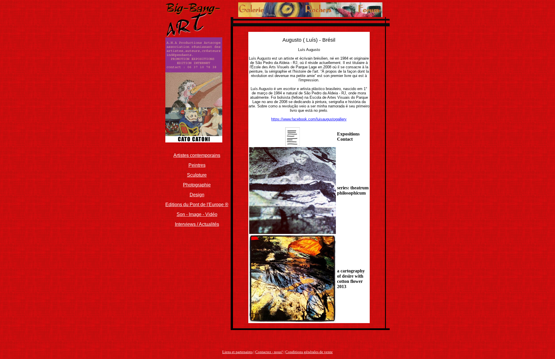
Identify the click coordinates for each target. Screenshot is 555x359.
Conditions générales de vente (309, 352)
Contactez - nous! (269, 352)
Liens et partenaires (237, 352)
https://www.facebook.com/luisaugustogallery (309, 119)
